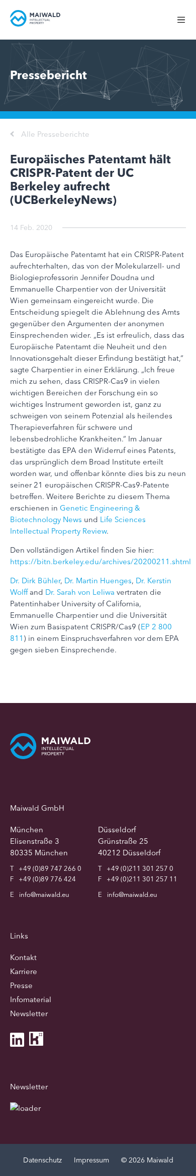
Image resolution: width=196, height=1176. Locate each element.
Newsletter (29, 1013)
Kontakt (23, 957)
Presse (21, 985)
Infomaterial (30, 999)
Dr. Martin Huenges (98, 580)
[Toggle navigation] (186, 25)
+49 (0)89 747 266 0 (50, 868)
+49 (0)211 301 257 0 (140, 868)
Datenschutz (42, 1159)
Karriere (23, 971)
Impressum (91, 1159)
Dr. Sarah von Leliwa (80, 592)
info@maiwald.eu (44, 894)
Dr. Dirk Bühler (35, 580)
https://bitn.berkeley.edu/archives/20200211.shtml (100, 561)
